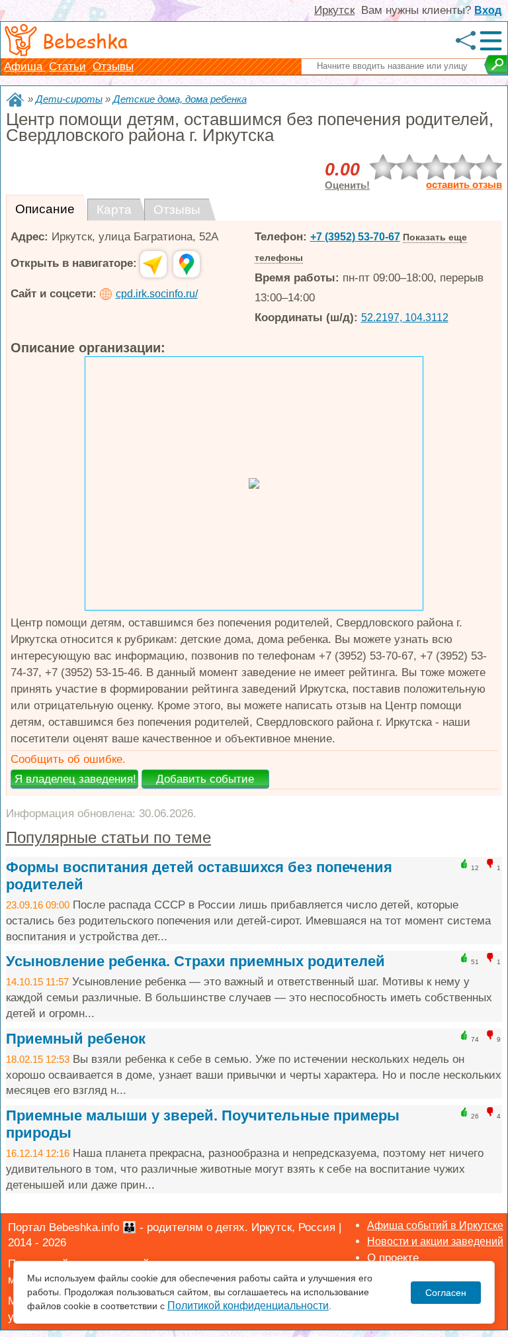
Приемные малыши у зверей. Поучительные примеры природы (203, 1124)
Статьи (67, 66)
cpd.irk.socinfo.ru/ (157, 293)
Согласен (445, 1292)
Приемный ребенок (76, 1038)
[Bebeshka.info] (15, 100)
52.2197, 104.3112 (404, 317)
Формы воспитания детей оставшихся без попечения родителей (199, 876)
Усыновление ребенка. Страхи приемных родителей (195, 961)
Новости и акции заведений (435, 1241)
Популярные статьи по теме (108, 837)
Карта (114, 210)
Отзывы (113, 66)
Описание (45, 209)
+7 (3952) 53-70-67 (355, 236)
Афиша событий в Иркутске (435, 1225)
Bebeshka (85, 40)
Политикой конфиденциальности (248, 1305)
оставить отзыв (464, 185)
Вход (487, 10)
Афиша (25, 66)
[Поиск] (495, 65)
